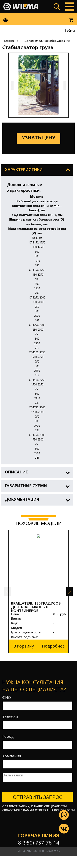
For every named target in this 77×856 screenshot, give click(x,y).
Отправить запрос (37, 797)
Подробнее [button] (53, 646)
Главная (9, 41)
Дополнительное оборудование (47, 41)
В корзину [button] (23, 646)
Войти (69, 31)
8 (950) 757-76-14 (38, 843)
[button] (69, 591)
